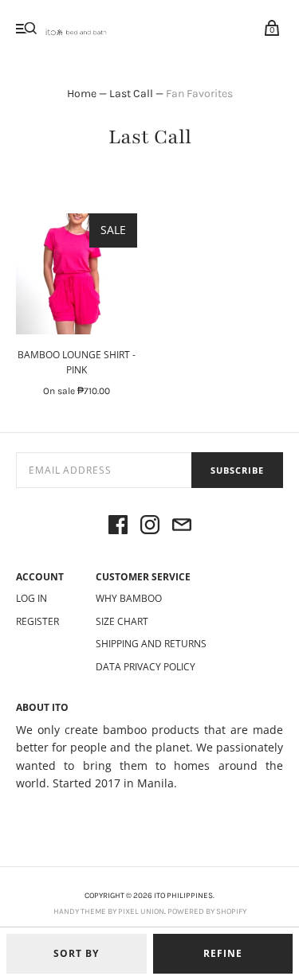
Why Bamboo (129, 598)
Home (81, 93)
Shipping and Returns (151, 643)
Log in (31, 598)
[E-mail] (181, 527)
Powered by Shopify (206, 911)
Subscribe (237, 470)
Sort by (76, 953)
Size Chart (122, 621)
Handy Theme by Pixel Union (108, 911)
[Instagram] (149, 527)
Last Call (131, 93)
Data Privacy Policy (145, 667)
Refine (222, 953)
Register (37, 621)
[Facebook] (118, 527)
